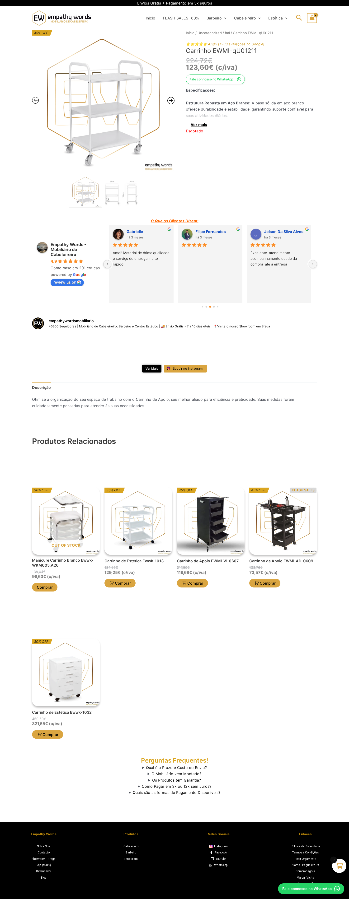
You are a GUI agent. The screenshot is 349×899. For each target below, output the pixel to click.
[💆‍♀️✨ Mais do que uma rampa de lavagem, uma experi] (150, 347)
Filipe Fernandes (210, 231)
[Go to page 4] (214, 307)
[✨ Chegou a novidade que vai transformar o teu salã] (55, 347)
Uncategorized (210, 33)
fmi (227, 33)
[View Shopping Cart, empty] (312, 18)
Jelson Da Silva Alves (283, 231)
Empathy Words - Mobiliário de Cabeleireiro (68, 249)
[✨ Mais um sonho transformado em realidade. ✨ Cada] (294, 347)
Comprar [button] (123, 583)
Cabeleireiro (245, 18)
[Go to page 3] (210, 307)
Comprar (45, 587)
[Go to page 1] (202, 306)
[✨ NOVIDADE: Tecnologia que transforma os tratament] (198, 347)
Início (190, 33)
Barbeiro (214, 18)
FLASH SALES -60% (181, 18)
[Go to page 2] (206, 307)
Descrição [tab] (41, 387)
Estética (275, 18)
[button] (224, 18)
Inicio (150, 18)
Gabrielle (135, 231)
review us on (64, 282)
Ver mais (199, 124)
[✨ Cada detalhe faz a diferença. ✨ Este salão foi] (246, 347)
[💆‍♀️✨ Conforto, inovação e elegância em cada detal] (103, 347)
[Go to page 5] (217, 306)
